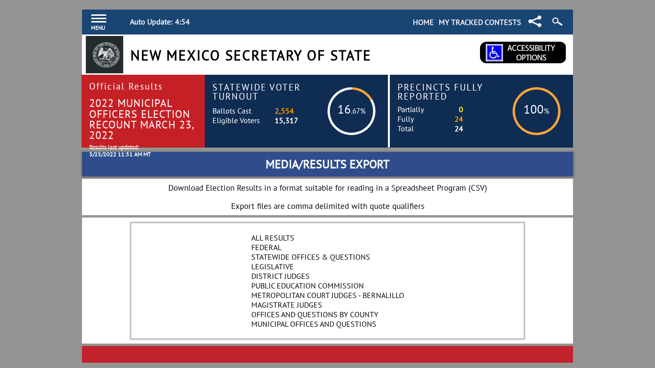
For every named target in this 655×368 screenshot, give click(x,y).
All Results (272, 237)
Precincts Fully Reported (440, 91)
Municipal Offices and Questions (313, 324)
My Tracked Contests (480, 22)
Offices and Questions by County (314, 314)
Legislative (272, 266)
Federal (266, 247)
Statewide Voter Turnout (256, 91)
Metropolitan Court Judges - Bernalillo (327, 295)
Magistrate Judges (286, 305)
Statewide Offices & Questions (310, 257)
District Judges (280, 276)
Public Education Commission (307, 285)
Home (423, 22)
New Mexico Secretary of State (251, 55)
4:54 (182, 21)
